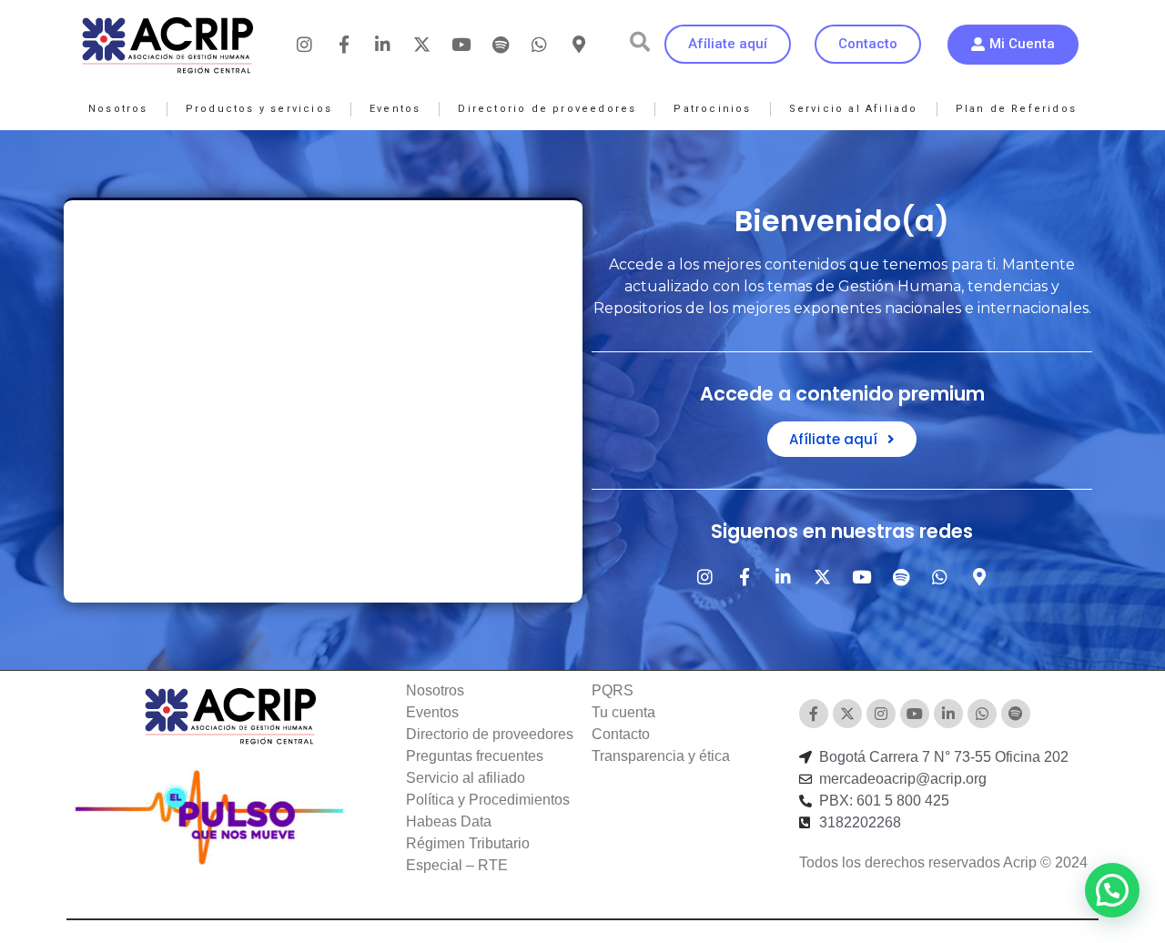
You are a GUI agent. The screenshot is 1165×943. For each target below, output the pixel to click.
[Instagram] (305, 44)
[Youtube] (461, 44)
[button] (640, 42)
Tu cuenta (623, 712)
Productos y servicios (259, 109)
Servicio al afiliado (465, 778)
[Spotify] (500, 44)
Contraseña (233, 355)
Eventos (395, 109)
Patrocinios (712, 109)
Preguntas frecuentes (474, 756)
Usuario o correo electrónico (288, 274)
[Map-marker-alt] (579, 44)
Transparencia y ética (661, 756)
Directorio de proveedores (547, 109)
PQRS (612, 690)
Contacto (621, 734)
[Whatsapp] (539, 44)
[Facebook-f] (344, 44)
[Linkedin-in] (383, 44)
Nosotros (118, 109)
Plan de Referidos (1016, 109)
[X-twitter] (422, 44)
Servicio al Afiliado (853, 109)
